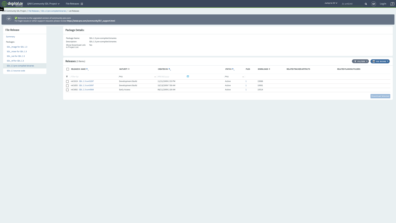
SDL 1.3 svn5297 (86, 81)
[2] (232, 69)
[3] (169, 69)
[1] (87, 69)
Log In (383, 3)
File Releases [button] (73, 3)
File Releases (33, 11)
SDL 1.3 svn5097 (86, 85)
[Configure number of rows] (388, 60)
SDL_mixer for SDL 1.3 (17, 51)
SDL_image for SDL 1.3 (17, 47)
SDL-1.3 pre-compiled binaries (53, 11)
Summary (10, 36)
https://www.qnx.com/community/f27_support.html (91, 21)
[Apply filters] (366, 61)
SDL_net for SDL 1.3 (16, 56)
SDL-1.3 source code (16, 70)
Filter (361, 61)
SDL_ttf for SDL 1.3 (15, 60)
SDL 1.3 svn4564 (86, 89)
